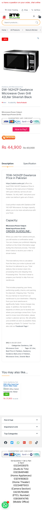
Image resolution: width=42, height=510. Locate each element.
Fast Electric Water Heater (11, 382)
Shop (26, 10)
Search (36, 22)
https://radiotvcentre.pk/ (15, 183)
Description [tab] (7, 164)
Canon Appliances (9, 382)
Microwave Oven (12, 356)
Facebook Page (21, 326)
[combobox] (17, 22)
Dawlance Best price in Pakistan (18, 354)
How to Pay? (21, 129)
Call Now (37, 10)
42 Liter (32, 348)
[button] (38, 38)
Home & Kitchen (31, 30)
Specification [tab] (29, 164)
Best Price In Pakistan (14, 351)
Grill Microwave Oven (16, 87)
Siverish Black (25, 356)
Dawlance (5, 87)
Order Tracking (12, 10)
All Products (14, 30)
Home (4, 30)
